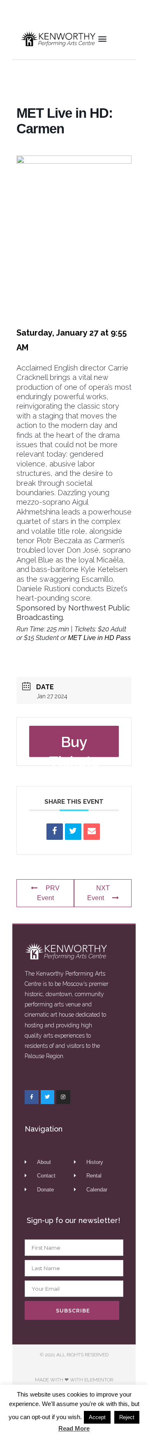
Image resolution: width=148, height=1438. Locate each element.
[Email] (91, 831)
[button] (102, 38)
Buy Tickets (74, 745)
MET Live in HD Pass (99, 637)
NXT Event (98, 893)
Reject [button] (126, 1417)
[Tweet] (73, 831)
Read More (74, 1428)
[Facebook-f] (32, 1097)
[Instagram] (63, 1097)
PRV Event (48, 893)
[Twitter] (48, 1097)
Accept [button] (97, 1417)
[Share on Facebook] (54, 831)
